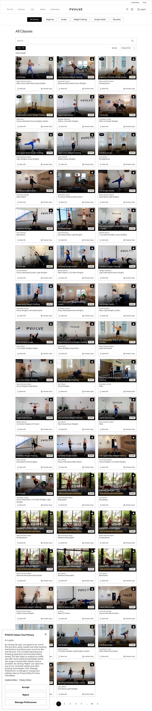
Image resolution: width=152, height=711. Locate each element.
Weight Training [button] (80, 19)
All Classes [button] (34, 19)
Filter (19, 48)
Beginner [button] (50, 19)
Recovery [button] (117, 19)
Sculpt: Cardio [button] (100, 19)
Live (32, 9)
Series (42, 9)
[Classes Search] (127, 9)
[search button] (132, 41)
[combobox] (128, 48)
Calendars (54, 9)
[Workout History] (132, 9)
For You (10, 9)
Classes (21, 9)
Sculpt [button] (63, 19)
